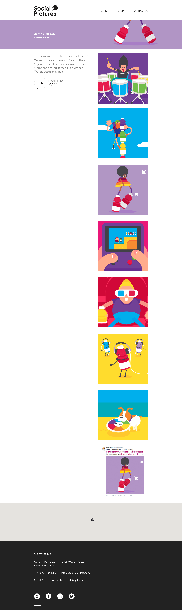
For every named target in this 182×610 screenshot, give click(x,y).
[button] (92, 520)
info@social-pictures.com (75, 573)
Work (103, 11)
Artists (120, 11)
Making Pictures (77, 580)
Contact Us (140, 11)
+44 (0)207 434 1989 (45, 573)
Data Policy (37, 605)
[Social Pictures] (46, 15)
